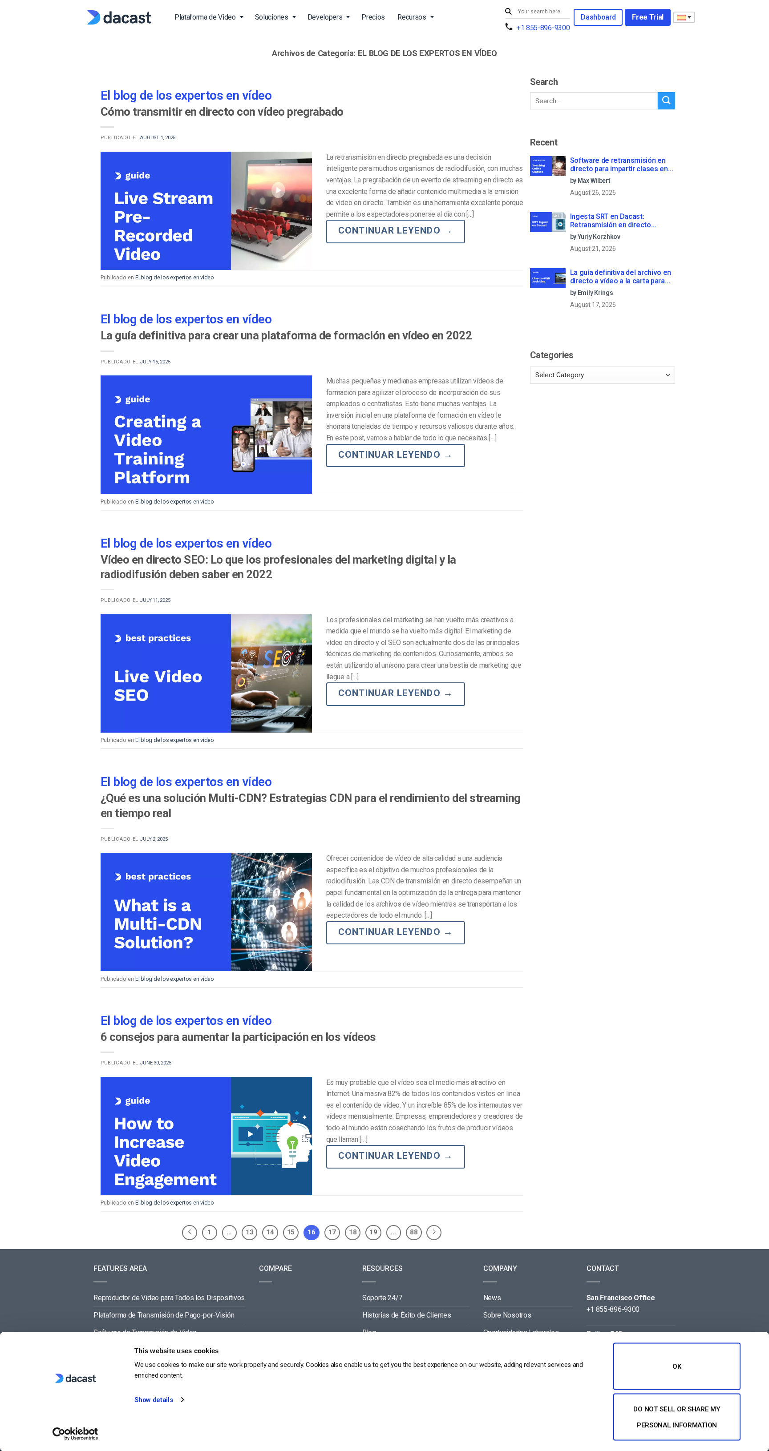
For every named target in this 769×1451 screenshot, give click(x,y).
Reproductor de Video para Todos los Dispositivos (169, 1298)
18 (352, 1232)
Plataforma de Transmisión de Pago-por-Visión (163, 1315)
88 (413, 1232)
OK (676, 1366)
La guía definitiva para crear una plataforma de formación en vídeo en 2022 (286, 335)
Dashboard (598, 17)
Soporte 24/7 (382, 1298)
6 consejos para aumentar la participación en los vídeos (238, 1037)
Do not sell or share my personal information (676, 1417)
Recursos (411, 17)
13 (249, 1232)
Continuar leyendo (395, 230)
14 (270, 1232)
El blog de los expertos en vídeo (186, 95)
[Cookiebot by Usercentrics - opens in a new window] (75, 1433)
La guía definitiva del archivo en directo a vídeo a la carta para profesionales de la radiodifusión (622, 277)
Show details (153, 1400)
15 (291, 1232)
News (492, 1298)
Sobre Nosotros (507, 1315)
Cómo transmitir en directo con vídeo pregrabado (222, 111)
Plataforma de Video (205, 17)
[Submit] (509, 12)
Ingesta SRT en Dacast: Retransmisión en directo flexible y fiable (610, 221)
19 (373, 1232)
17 (332, 1232)
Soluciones (271, 17)
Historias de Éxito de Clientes (406, 1315)
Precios (373, 17)
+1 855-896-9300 (543, 28)
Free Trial (648, 17)
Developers (325, 17)
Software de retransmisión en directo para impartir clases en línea (619, 165)
